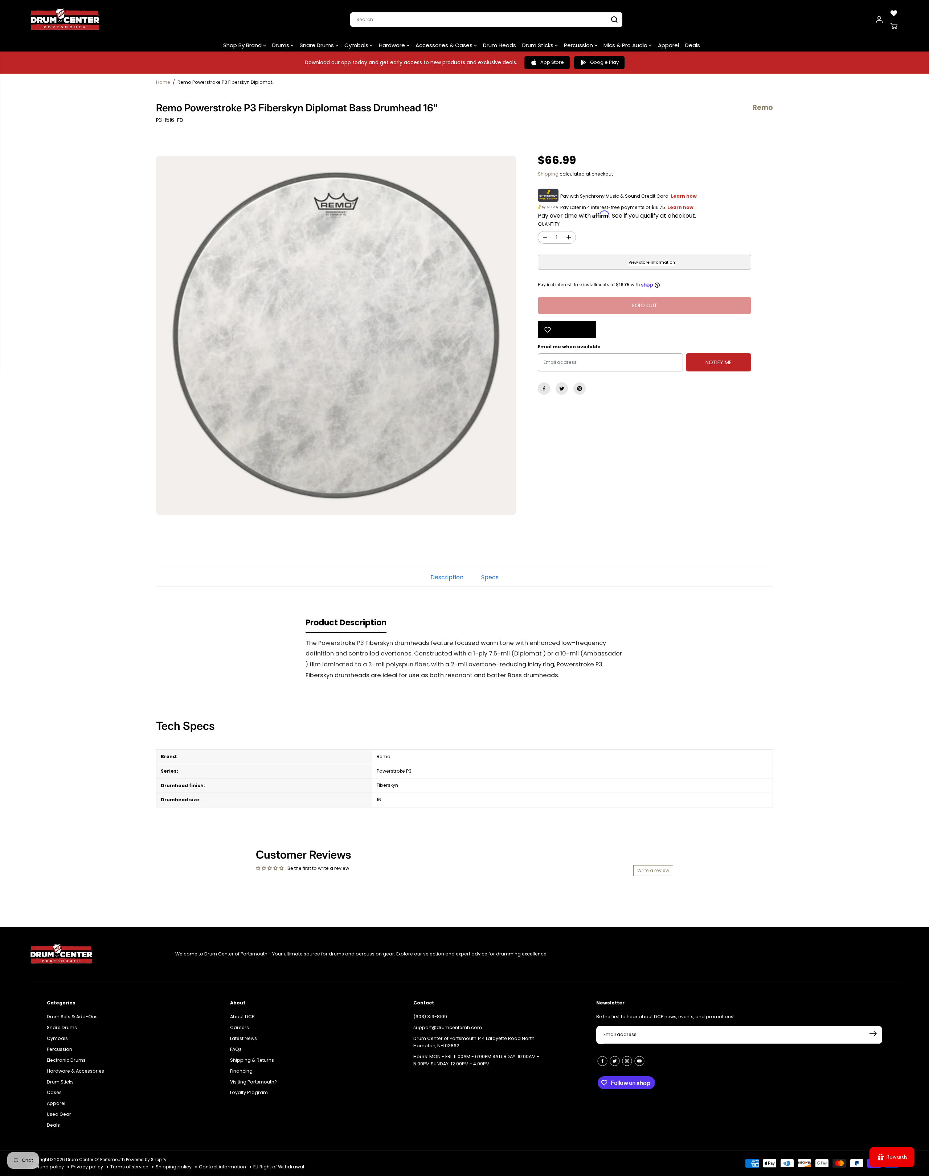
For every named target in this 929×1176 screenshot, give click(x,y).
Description (446, 577)
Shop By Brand (243, 45)
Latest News (243, 1038)
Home (163, 82)
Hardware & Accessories (75, 1071)
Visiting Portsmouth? (253, 1081)
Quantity (549, 224)
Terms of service (129, 1167)
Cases (54, 1092)
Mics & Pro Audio (626, 45)
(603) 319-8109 (430, 1016)
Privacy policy (87, 1167)
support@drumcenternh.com (447, 1027)
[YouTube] (639, 1060)
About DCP (242, 1016)
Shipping (548, 174)
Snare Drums (317, 45)
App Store (552, 62)
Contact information (222, 1167)
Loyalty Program (249, 1092)
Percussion (579, 45)
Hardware (392, 45)
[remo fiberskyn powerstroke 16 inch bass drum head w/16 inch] (336, 335)
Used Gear (59, 1114)
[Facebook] (544, 388)
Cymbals (357, 45)
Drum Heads (499, 45)
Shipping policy (174, 1167)
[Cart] (893, 26)
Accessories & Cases (445, 45)
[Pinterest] (579, 388)
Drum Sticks (538, 45)
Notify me (718, 362)
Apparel (668, 45)
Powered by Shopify (146, 1160)
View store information (652, 262)
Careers (239, 1027)
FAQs (236, 1049)
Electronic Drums (66, 1060)
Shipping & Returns (252, 1060)
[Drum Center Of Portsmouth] (65, 20)
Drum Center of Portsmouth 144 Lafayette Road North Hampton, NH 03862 (474, 1041)
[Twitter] (562, 388)
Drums (281, 45)
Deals (692, 45)
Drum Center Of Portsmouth (95, 1160)
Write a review (653, 870)
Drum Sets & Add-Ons (72, 1016)
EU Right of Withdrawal (278, 1167)
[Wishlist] (893, 13)
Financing (241, 1071)
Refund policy (48, 1167)
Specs (490, 577)
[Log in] (879, 19)
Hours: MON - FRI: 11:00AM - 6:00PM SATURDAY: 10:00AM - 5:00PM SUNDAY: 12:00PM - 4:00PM (476, 1059)
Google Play (604, 62)
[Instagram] (627, 1060)
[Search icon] (614, 19)
